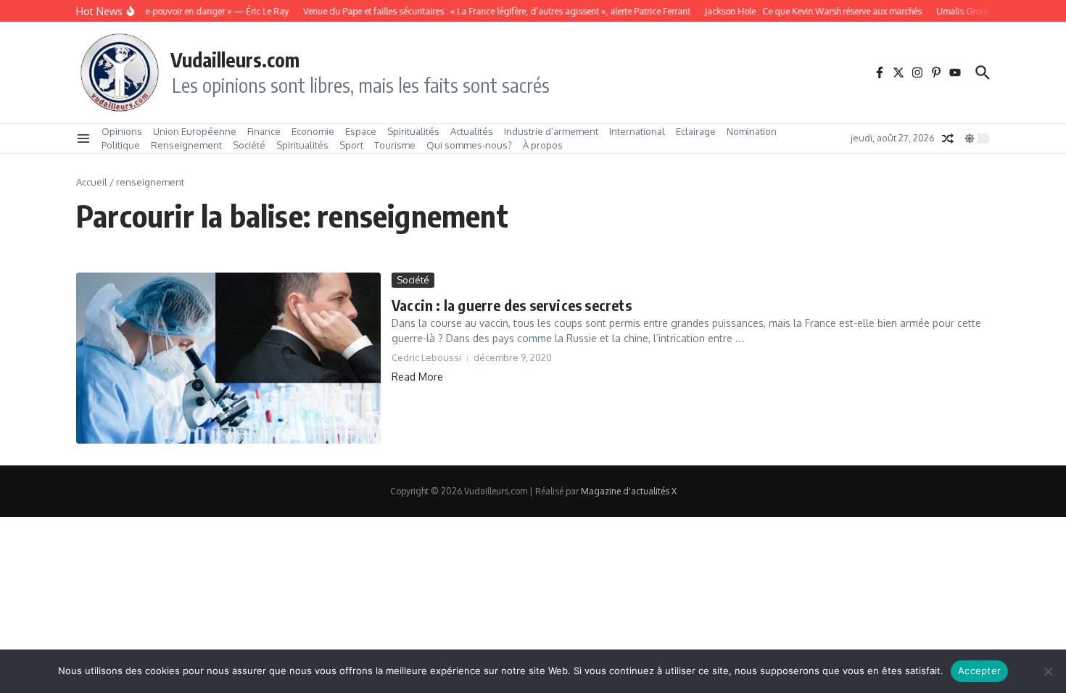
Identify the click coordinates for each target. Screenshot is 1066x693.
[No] (1048, 671)
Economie (313, 131)
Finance (264, 131)
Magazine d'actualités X (629, 491)
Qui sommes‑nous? (469, 145)
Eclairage (696, 131)
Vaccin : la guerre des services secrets (512, 305)
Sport (351, 145)
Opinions (122, 131)
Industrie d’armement (551, 131)
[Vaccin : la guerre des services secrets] (228, 358)
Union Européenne (194, 131)
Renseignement (186, 145)
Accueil (91, 182)
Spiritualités (413, 131)
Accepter (979, 670)
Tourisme (395, 145)
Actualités (471, 131)
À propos (543, 145)
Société (249, 145)
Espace (360, 131)
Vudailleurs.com (234, 59)
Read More (417, 376)
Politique (121, 145)
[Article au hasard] (948, 138)
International (637, 131)
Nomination (752, 131)
